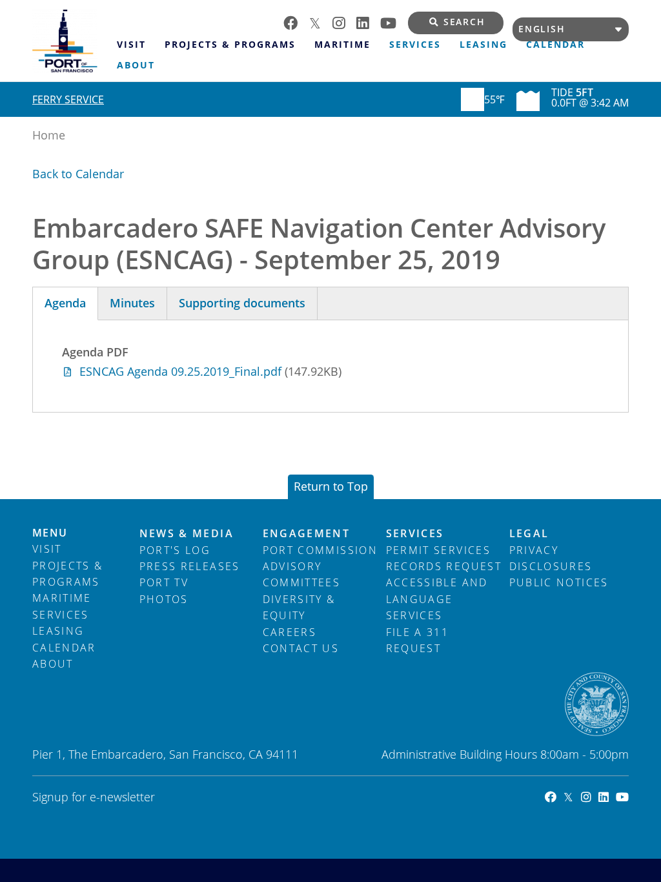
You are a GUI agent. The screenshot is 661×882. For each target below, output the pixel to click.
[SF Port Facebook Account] (547, 797)
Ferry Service (68, 99)
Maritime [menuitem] (342, 44)
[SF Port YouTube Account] (619, 797)
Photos (163, 599)
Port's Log (175, 550)
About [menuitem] (136, 65)
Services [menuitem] (415, 44)
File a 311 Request (417, 640)
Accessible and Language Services (437, 598)
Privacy (533, 550)
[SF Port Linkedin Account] (600, 797)
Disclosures (551, 566)
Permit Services (438, 550)
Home (48, 135)
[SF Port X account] (320, 21)
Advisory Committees (302, 574)
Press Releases (189, 566)
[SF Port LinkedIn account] (368, 21)
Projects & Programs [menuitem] (230, 44)
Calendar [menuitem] (555, 44)
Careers (289, 632)
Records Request (444, 566)
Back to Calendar (78, 173)
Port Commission (320, 550)
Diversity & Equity (299, 607)
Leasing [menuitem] (483, 44)
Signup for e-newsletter (93, 797)
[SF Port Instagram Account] (582, 797)
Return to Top (331, 486)
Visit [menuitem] (131, 44)
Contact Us (301, 648)
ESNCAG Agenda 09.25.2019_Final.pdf (180, 371)
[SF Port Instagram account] (344, 21)
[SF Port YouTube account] (394, 21)
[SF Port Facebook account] (296, 21)
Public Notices (559, 582)
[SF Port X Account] (564, 797)
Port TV (163, 582)
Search (464, 22)
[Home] (70, 41)
